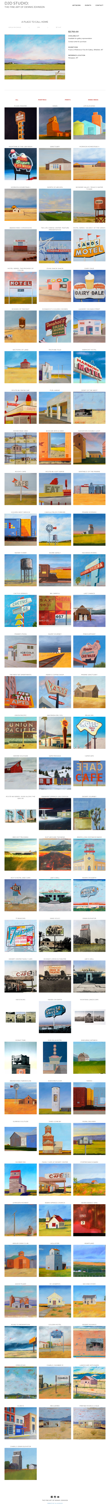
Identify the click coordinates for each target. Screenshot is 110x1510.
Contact (99, 5)
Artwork (76, 5)
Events (88, 5)
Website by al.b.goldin (55, 1503)
